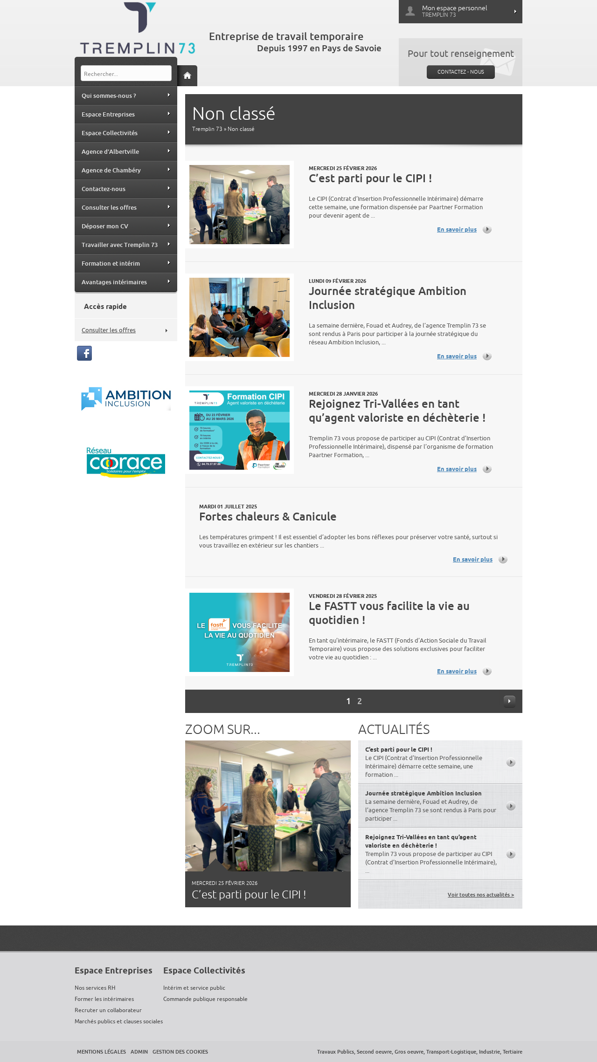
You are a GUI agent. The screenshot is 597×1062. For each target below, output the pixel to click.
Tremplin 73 (207, 129)
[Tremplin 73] (138, 30)
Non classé (241, 129)
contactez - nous (460, 72)
